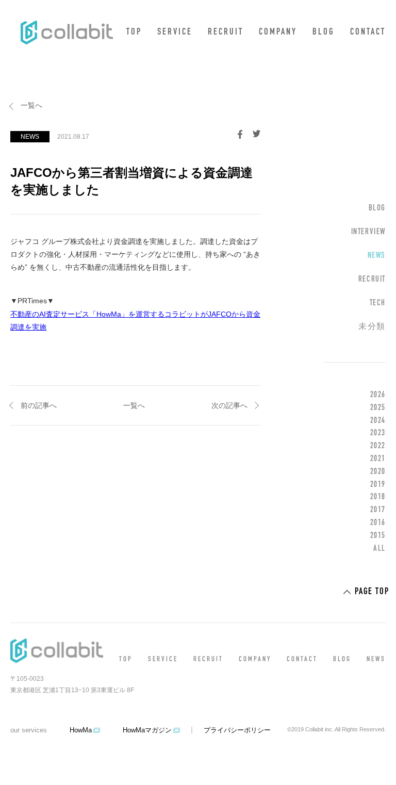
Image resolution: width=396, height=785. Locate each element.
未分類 (372, 327)
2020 (378, 472)
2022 (378, 446)
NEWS (377, 256)
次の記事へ (229, 405)
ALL (379, 549)
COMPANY (278, 32)
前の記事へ (39, 405)
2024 (378, 421)
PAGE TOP (372, 592)
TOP (134, 32)
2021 (378, 459)
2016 (378, 523)
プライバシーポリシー (237, 730)
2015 (378, 536)
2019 (378, 485)
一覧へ (31, 105)
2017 (378, 510)
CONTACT (368, 32)
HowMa (81, 730)
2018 (378, 497)
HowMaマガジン (147, 730)
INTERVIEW (368, 232)
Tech (378, 303)
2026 (378, 395)
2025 (378, 408)
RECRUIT (225, 32)
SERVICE (174, 32)
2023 (378, 433)
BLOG (323, 32)
